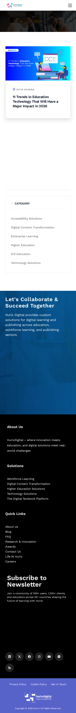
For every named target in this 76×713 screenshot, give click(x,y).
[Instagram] (39, 656)
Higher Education (23, 245)
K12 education (20, 254)
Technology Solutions (25, 263)
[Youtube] (49, 656)
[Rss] (9, 668)
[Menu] (70, 5)
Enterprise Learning (24, 236)
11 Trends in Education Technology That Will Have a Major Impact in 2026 (35, 101)
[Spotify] (59, 656)
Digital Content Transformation (32, 227)
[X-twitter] (19, 656)
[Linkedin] (9, 656)
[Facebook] (29, 656)
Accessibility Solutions (26, 218)
